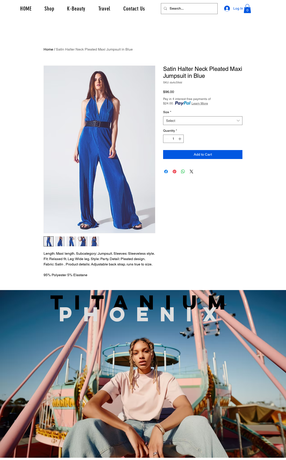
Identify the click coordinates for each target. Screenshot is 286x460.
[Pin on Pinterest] (174, 171)
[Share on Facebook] (166, 171)
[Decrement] (166, 139)
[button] (247, 8)
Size (167, 112)
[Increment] (180, 139)
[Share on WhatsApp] (183, 171)
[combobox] (202, 120)
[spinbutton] (173, 139)
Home (48, 49)
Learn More (199, 103)
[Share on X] (191, 171)
